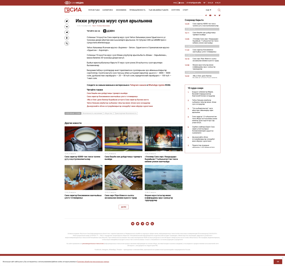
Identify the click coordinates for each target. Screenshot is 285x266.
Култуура (175, 10)
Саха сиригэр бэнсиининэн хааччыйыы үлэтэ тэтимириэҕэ (112, 96)
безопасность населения (92, 113)
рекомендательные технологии (93, 243)
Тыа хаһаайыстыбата (158, 10)
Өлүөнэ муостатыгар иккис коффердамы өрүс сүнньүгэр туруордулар (159, 197)
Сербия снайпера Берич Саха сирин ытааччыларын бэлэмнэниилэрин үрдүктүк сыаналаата (203, 130)
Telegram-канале (138, 85)
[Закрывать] (282, 257)
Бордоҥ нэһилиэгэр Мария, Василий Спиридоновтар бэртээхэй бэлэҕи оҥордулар (203, 94)
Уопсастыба (94, 10)
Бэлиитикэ (108, 10)
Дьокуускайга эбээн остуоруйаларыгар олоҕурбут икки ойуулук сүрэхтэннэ (120, 106)
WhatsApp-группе (156, 85)
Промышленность (137, 10)
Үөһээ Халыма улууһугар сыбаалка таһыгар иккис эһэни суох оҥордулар (118, 103)
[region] (142, 261)
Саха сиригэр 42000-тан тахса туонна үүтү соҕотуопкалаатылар (82, 157)
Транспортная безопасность (126, 113)
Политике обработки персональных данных (93, 262)
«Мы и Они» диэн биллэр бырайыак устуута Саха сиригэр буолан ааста (118, 100)
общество (108, 113)
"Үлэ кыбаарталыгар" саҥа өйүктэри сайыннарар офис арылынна (202, 110)
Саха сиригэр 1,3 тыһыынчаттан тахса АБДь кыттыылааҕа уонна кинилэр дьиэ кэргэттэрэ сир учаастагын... (204, 120)
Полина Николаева (103, 26)
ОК (278, 262)
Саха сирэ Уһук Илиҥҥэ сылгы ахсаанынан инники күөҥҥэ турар (121, 196)
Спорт (185, 10)
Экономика (121, 10)
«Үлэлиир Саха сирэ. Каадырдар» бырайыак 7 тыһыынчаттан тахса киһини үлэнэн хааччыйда (161, 159)
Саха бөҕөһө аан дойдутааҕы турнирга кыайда (107, 93)
